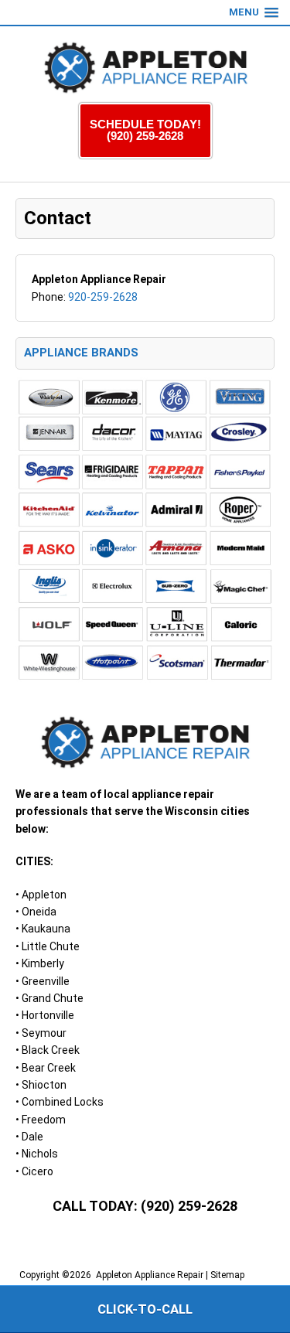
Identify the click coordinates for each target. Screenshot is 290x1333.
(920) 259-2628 (189, 1206)
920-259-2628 (103, 297)
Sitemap (227, 1275)
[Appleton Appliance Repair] (145, 67)
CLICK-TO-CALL (145, 1309)
